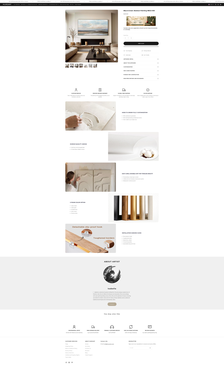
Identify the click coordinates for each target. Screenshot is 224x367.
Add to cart (141, 43)
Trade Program (78, 4)
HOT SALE (23, 4)
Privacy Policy (68, 350)
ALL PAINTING (17, 4)
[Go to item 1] (67, 66)
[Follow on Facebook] (66, 362)
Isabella (112, 304)
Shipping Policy (69, 346)
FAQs (66, 344)
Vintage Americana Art (32, 4)
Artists (86, 344)
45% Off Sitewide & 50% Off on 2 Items (18, 1)
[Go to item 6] (90, 66)
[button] (141, 47)
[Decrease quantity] (125, 38)
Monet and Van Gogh (64, 4)
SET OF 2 (72, 4)
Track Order (68, 357)
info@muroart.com (109, 344)
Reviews (87, 350)
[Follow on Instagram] (69, 362)
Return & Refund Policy (71, 348)
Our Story (87, 346)
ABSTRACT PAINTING (42, 4)
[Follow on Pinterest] (72, 362)
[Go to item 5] (86, 66)
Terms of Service (69, 352)
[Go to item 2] (72, 66)
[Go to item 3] (76, 66)
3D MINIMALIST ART (53, 4)
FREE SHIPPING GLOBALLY (44, 1)
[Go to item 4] (81, 66)
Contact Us (88, 348)
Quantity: (126, 35)
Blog (86, 352)
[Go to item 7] (95, 66)
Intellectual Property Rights (72, 355)
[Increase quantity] (131, 38)
